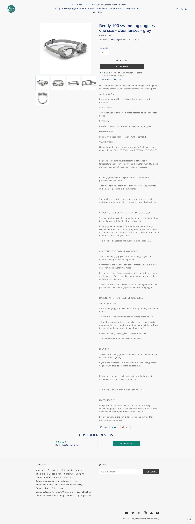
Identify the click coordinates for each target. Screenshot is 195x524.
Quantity (104, 48)
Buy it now (122, 66)
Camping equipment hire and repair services (57, 481)
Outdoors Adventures (71, 470)
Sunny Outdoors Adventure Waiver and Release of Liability (64, 492)
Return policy (42, 488)
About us (40, 470)
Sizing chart (57, 488)
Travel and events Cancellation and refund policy (59, 484)
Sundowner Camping (74, 473)
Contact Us (53, 470)
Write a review (126, 443)
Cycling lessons (84, 495)
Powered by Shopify (151, 519)
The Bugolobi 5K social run (48, 473)
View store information (111, 79)
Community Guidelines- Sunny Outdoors (55, 495)
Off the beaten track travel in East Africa (55, 477)
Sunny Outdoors (136, 519)
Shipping (115, 39)
